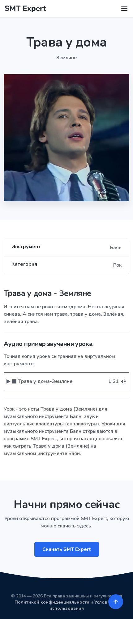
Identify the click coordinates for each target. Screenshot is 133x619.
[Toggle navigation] (124, 8)
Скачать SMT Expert (66, 549)
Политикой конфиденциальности (52, 602)
